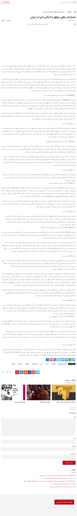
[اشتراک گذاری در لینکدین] (21, 372)
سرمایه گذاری (35, 364)
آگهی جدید (5, 2)
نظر (75, 417)
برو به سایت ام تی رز (64, 502)
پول (41, 364)
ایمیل (74, 446)
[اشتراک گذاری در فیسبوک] (29, 372)
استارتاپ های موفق (62, 364)
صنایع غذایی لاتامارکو (45, 402)
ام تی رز (70, 2)
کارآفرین (27, 364)
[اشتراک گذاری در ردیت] (25, 372)
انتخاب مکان (63, 2)
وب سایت (73, 454)
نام (74, 438)
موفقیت (13, 364)
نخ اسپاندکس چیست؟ (19, 402)
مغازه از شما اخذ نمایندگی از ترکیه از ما (60, 484)
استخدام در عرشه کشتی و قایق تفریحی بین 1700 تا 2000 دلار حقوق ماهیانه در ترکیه (44, 481)
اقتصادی (53, 364)
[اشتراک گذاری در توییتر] (38, 372)
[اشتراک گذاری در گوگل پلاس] (33, 372)
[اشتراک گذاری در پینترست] (17, 372)
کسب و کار (20, 364)
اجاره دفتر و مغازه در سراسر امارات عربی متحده (51, 476)
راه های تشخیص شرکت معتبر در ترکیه (66, 402)
